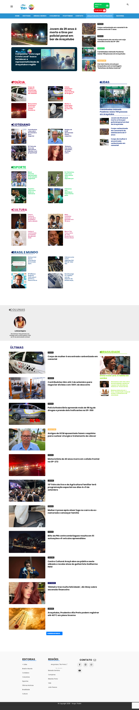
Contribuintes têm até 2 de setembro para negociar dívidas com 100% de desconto (32, 135)
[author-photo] (20, 322)
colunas (17, 309)
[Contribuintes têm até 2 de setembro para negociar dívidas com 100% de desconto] (18, 136)
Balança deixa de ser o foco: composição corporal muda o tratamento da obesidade (120, 392)
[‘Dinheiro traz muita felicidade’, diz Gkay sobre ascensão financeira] (55, 153)
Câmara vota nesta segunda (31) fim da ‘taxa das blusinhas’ (69, 261)
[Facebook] (79, 664)
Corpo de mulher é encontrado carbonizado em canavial (32, 90)
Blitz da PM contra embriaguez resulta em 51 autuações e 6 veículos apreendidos (71, 537)
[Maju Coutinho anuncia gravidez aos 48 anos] (55, 221)
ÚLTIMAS (17, 347)
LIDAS (105, 82)
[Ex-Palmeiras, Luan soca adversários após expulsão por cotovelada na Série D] (55, 178)
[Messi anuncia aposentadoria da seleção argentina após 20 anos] (18, 178)
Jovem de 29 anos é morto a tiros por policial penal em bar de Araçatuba (63, 34)
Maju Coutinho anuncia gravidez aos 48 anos (69, 218)
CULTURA (20, 209)
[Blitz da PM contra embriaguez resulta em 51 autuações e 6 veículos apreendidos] (27, 542)
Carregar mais (53, 633)
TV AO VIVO (98, 10)
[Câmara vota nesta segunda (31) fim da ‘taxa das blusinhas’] (55, 263)
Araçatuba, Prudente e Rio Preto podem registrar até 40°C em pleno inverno (73, 614)
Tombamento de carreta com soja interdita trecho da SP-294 (111, 41)
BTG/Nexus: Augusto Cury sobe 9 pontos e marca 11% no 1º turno (32, 278)
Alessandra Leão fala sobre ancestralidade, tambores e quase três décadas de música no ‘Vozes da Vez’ (120, 384)
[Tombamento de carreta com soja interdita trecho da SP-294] (89, 41)
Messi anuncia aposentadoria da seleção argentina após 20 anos (32, 176)
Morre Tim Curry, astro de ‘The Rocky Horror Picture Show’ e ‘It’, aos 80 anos (69, 236)
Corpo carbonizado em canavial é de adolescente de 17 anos (112, 28)
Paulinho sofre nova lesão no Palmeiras (32, 191)
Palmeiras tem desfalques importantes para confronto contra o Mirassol (69, 194)
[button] (127, 4)
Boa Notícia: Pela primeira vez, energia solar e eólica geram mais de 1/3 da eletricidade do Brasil (20, 335)
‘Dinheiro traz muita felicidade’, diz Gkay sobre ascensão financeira (68, 151)
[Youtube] (79, 670)
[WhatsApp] (91, 664)
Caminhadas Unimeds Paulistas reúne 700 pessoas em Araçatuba (111, 53)
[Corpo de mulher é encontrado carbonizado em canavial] (18, 93)
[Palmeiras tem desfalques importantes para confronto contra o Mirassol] (55, 195)
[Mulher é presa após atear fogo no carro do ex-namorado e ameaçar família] (55, 110)
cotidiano (21, 124)
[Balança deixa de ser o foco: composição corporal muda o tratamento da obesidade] (104, 392)
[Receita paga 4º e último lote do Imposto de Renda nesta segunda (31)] (55, 280)
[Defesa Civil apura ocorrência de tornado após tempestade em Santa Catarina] (18, 263)
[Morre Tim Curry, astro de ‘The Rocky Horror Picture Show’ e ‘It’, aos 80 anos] (55, 238)
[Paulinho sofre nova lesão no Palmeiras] (18, 195)
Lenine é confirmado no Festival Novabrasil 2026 (32, 234)
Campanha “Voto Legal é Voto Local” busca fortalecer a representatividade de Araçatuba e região (27, 59)
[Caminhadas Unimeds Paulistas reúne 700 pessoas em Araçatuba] (89, 53)
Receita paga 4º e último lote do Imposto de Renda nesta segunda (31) (69, 278)
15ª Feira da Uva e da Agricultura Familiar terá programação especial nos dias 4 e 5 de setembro (32, 151)
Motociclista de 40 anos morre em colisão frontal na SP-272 (32, 108)
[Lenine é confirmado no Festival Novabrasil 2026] (18, 238)
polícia (19, 82)
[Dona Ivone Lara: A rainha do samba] (115, 365)
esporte (19, 167)
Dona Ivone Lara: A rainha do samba (114, 377)
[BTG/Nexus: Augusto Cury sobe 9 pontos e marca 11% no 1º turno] (18, 280)
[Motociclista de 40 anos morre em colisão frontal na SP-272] (18, 110)
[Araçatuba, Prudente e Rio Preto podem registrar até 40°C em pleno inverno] (27, 619)
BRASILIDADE (110, 351)
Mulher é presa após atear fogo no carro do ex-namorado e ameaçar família (69, 109)
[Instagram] (85, 664)
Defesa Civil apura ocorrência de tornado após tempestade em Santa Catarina (32, 262)
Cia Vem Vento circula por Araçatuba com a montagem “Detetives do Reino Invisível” (109, 66)
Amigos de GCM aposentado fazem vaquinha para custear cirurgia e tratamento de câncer (69, 136)
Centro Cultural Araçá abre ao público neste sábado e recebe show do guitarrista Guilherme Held (32, 222)
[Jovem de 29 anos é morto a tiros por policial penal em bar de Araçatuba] (29, 34)
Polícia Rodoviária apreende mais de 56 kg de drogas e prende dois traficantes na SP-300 (69, 92)
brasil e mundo (25, 252)
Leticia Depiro (20, 331)
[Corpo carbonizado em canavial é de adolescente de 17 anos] (89, 29)
